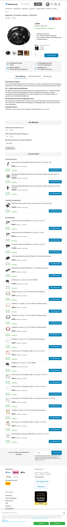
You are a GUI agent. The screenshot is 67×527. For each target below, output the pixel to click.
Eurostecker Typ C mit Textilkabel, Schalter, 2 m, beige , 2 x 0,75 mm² (28, 422)
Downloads (47, 76)
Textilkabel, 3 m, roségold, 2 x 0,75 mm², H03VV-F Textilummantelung (29, 303)
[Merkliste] (52, 4)
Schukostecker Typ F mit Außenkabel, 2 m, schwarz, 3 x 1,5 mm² (27, 232)
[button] (14, 53)
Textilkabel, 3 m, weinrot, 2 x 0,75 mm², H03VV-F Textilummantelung (28, 327)
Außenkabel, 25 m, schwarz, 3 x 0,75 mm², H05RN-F (24, 280)
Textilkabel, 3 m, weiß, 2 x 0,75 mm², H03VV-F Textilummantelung (28, 339)
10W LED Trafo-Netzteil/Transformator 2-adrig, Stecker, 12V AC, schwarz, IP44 (31, 203)
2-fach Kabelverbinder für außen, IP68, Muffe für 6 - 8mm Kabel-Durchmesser (31, 256)
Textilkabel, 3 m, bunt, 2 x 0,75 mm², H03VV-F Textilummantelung (28, 291)
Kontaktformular (39, 477)
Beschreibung (20, 76)
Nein (11, 130)
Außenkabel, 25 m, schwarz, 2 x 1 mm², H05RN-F (23, 363)
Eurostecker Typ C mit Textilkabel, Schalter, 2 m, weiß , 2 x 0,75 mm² (28, 386)
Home (6, 11)
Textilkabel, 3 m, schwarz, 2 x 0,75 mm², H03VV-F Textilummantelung (28, 315)
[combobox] (27, 4)
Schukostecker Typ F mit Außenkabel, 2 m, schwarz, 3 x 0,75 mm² (28, 220)
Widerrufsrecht (9, 501)
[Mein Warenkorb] (55, 4)
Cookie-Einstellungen (11, 498)
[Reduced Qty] (36, 56)
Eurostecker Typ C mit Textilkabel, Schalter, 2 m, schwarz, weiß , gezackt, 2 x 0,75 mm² (33, 398)
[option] (37, 48)
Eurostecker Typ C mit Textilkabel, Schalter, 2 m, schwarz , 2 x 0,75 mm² (29, 374)
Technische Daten (34, 76)
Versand (45, 26)
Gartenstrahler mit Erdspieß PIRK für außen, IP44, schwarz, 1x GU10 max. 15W (31, 162)
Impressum (8, 506)
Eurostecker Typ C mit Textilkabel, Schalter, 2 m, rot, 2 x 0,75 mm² (28, 351)
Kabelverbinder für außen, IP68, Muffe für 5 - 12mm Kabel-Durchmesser (29, 268)
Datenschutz (8, 495)
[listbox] (48, 48)
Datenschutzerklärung (40, 459)
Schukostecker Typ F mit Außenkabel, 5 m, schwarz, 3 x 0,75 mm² (28, 244)
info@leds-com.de (39, 458)
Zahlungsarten (9, 469)
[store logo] (11, 4)
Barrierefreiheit (9, 508)
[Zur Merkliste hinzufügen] (61, 55)
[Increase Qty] (41, 56)
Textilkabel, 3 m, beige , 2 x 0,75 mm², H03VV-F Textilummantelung (28, 410)
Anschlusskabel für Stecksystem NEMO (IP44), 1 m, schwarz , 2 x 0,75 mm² (30, 434)
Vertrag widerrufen (42, 481)
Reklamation (41, 486)
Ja (7, 130)
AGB (6, 503)
